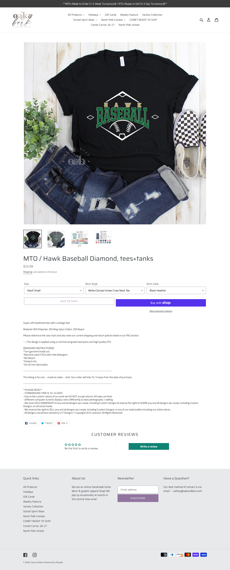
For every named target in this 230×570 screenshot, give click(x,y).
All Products (30, 487)
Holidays (28, 492)
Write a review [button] (148, 446)
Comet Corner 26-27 (35, 526)
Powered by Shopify (53, 562)
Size (26, 284)
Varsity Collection (33, 506)
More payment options (161, 311)
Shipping (27, 272)
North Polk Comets (34, 516)
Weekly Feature (32, 501)
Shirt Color (152, 284)
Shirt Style (91, 284)
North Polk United (33, 531)
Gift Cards (29, 497)
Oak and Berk (37, 562)
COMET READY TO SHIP (37, 521)
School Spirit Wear (33, 511)
